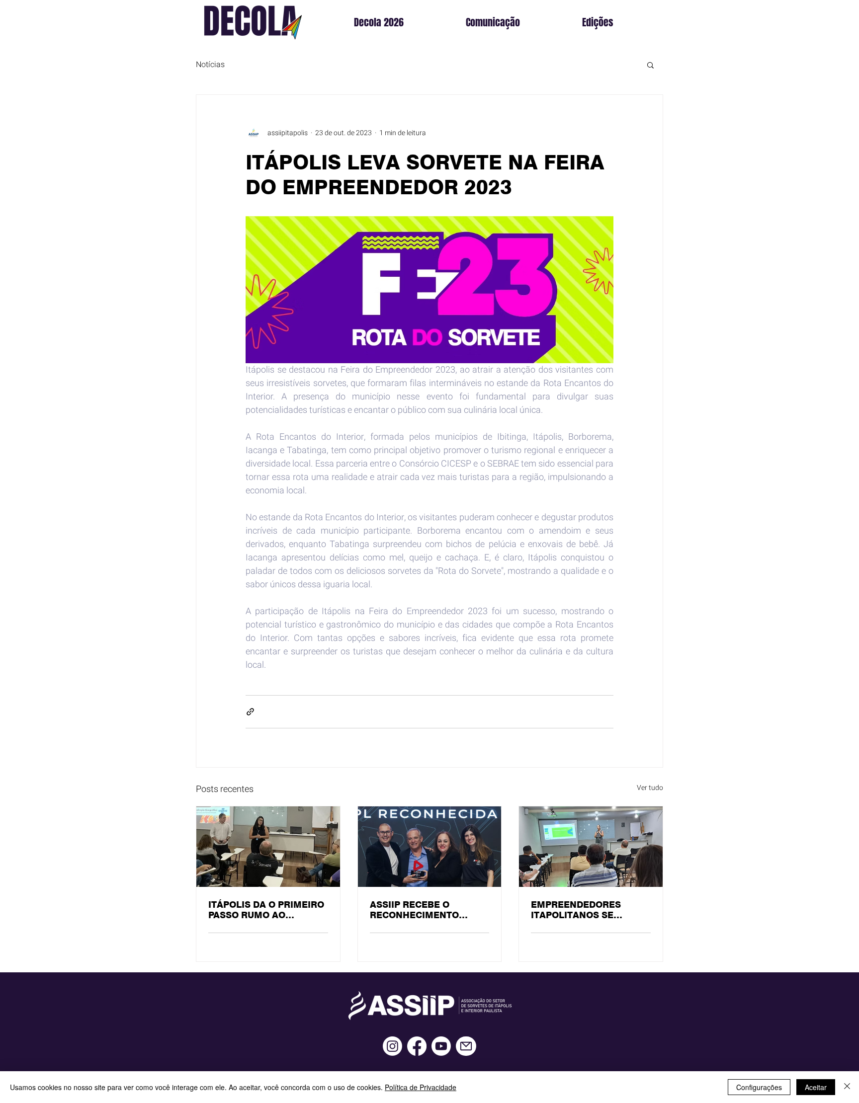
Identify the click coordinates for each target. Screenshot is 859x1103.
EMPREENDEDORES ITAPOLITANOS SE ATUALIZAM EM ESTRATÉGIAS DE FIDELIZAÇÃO (576, 909)
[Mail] (466, 1046)
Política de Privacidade (420, 1087)
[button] (621, 22)
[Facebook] (417, 1046)
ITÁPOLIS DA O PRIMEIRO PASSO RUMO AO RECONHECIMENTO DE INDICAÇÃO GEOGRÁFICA (266, 909)
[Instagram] (392, 1046)
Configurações (759, 1087)
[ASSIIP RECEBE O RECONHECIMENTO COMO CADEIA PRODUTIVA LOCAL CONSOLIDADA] (430, 846)
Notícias (210, 65)
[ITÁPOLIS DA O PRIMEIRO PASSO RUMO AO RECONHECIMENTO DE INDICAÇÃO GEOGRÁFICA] (268, 846)
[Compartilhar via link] (250, 711)
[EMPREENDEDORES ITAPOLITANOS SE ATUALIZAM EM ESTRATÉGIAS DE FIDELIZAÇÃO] (591, 846)
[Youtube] (441, 1046)
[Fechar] (847, 1087)
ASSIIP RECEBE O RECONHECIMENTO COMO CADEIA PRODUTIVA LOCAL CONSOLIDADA (414, 909)
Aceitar (816, 1087)
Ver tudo (650, 788)
